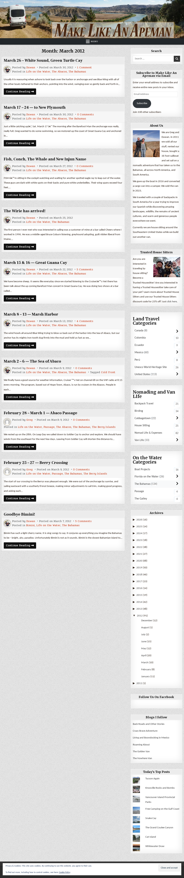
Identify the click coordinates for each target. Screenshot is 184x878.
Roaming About (141, 744)
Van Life (139, 440)
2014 (139, 602)
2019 (139, 567)
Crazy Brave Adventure (145, 731)
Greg (29, 420)
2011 (139, 683)
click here (172, 301)
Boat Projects (142, 469)
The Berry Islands (104, 427)
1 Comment (84, 67)
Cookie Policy (64, 872)
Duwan (30, 67)
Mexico (139, 352)
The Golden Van (141, 751)
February (146, 669)
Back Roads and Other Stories (148, 724)
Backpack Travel (144, 403)
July (143, 634)
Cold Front (108, 372)
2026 (139, 519)
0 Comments (85, 114)
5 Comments (85, 269)
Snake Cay (150, 818)
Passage (49, 427)
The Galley (141, 498)
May (143, 648)
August (145, 627)
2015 (139, 595)
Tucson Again (152, 778)
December (146, 620)
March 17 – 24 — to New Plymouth (35, 107)
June (143, 641)
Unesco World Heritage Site (151, 367)
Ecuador (139, 345)
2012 (140, 615)
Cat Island (150, 837)
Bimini (30, 525)
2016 (139, 588)
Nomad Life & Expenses (148, 432)
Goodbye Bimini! (19, 514)
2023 (139, 540)
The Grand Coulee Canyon (159, 827)
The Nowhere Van (142, 758)
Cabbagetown (143, 418)
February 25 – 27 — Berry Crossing (36, 462)
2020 (139, 561)
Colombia (140, 337)
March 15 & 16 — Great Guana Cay (35, 262)
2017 (139, 581)
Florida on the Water (147, 476)
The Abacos (59, 71)
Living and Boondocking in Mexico (151, 737)
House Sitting (142, 425)
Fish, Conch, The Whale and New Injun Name (45, 159)
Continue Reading (21, 92)
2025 (139, 526)
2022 (139, 547)
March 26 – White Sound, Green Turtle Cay (43, 60)
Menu (94, 41)
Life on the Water (38, 71)
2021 (139, 554)
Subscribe (142, 103)
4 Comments (85, 321)
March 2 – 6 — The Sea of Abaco (32, 361)
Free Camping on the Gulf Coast (162, 809)
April (143, 655)
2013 (139, 609)
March (144, 662)
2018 (139, 574)
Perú (137, 359)
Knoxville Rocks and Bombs (160, 788)
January (145, 676)
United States (142, 374)
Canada (139, 330)
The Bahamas (77, 71)
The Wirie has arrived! (24, 210)
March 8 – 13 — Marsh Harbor (31, 314)
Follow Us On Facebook (156, 697)
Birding (139, 411)
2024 (139, 533)
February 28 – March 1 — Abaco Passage (40, 412)
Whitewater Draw (154, 846)
